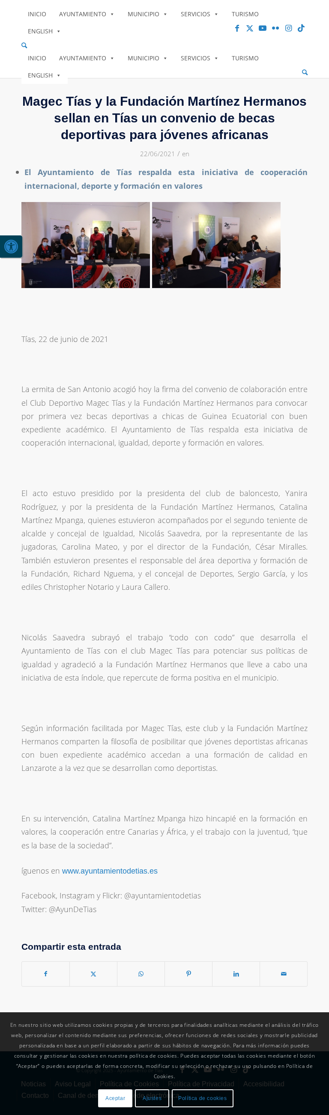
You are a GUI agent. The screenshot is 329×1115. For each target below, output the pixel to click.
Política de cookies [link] (202, 1098)
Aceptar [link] (115, 1098)
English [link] (40, 31)
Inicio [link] (37, 14)
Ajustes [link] (152, 1098)
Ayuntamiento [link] (82, 14)
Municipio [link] (143, 14)
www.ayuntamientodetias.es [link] (110, 871)
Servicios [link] (195, 14)
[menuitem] (164, 45)
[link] (11, 246)
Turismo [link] (245, 14)
